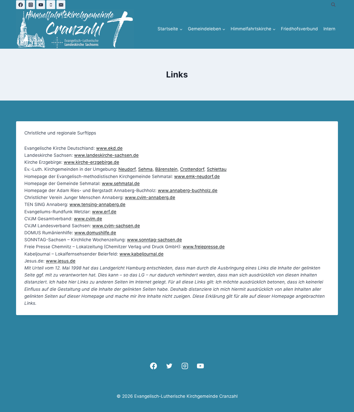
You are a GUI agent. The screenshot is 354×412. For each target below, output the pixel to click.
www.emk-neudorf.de (197, 176)
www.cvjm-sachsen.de (116, 225)
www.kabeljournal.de (141, 254)
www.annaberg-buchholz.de (187, 190)
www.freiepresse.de (204, 246)
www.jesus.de (60, 261)
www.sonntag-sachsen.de (154, 239)
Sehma (145, 169)
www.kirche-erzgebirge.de (91, 162)
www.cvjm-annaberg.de (150, 197)
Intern (329, 28)
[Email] (60, 4)
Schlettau (216, 169)
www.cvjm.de (88, 218)
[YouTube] (40, 4)
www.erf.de (104, 211)
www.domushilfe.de (95, 232)
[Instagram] (30, 4)
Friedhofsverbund (299, 28)
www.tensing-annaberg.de (97, 204)
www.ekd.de (109, 148)
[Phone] (50, 4)
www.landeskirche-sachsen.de (106, 155)
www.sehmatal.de (121, 183)
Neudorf (127, 169)
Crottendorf (192, 169)
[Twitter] (169, 366)
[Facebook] (20, 4)
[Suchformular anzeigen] (333, 4)
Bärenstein (166, 169)
